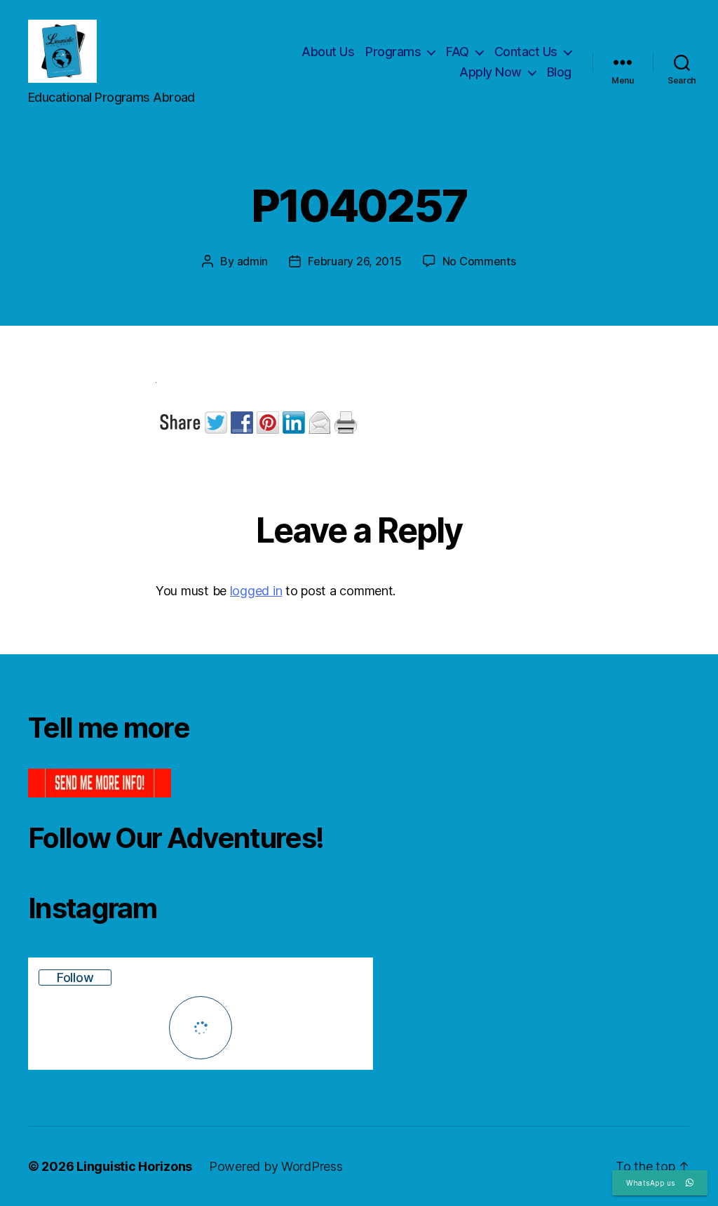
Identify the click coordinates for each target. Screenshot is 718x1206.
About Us (328, 51)
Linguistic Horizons (134, 1166)
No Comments (479, 261)
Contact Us (525, 51)
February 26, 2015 (354, 261)
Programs (393, 51)
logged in (256, 590)
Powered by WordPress (276, 1166)
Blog (559, 72)
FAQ (457, 51)
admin (253, 261)
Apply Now (490, 72)
